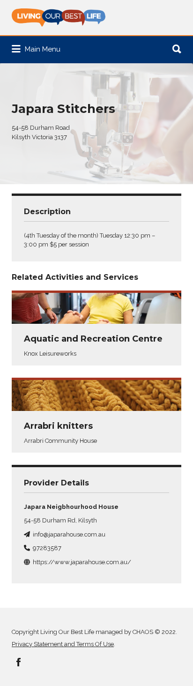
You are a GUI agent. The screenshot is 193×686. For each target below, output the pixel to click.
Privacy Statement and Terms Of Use (63, 644)
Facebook (18, 662)
